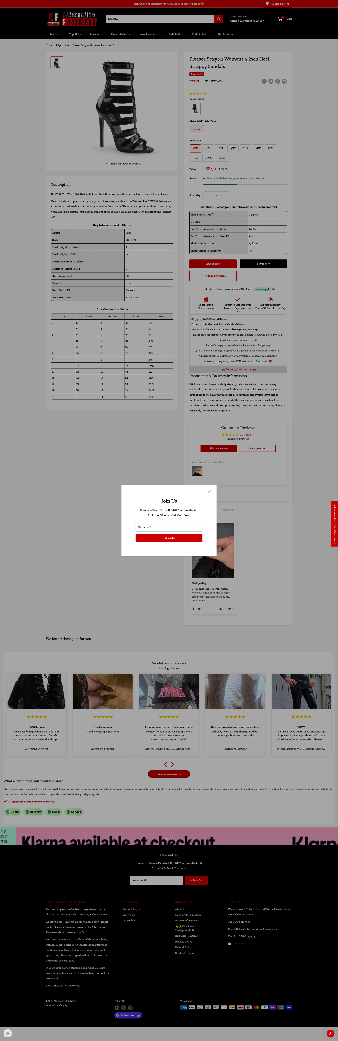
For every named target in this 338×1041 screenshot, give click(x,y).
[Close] (209, 491)
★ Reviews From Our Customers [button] (334, 524)
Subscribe (169, 537)
